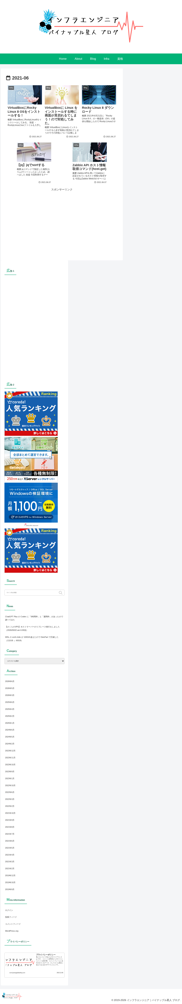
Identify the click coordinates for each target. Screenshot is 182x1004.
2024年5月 (9, 737)
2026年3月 (9, 695)
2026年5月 (9, 688)
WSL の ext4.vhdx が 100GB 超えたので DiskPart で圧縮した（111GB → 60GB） (31, 639)
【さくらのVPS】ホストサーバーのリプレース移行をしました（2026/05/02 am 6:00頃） (32, 628)
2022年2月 (9, 806)
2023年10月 (10, 764)
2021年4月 (9, 855)
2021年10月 (10, 813)
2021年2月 (9, 868)
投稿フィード (11, 917)
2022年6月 (9, 792)
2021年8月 (9, 827)
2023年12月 (10, 751)
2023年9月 (9, 771)
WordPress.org (11, 931)
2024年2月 (9, 744)
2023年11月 (10, 758)
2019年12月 (10, 875)
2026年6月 (9, 681)
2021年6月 (9, 841)
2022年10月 (10, 785)
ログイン (9, 910)
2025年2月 (9, 716)
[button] (61, 593)
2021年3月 (9, 861)
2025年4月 (9, 709)
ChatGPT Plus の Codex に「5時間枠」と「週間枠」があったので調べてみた (34, 618)
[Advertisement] (61, 217)
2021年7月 (9, 834)
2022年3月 (9, 799)
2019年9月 (9, 889)
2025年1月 (9, 723)
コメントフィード (13, 924)
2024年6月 (9, 730)
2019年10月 (10, 882)
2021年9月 (9, 820)
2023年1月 (9, 778)
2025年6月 (9, 702)
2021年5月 (9, 848)
